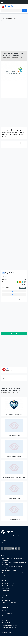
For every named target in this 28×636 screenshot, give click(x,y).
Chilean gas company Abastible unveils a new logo (13, 572)
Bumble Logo (5, 597)
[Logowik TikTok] (16, 548)
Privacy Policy (5, 542)
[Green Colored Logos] (18, 282)
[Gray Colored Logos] (25, 282)
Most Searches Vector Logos (8, 630)
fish (11, 143)
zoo (8, 143)
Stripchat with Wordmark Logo (9, 602)
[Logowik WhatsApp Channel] (19, 548)
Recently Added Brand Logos (9, 622)
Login (17, 1)
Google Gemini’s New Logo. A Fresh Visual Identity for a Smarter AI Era (14, 563)
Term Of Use (5, 545)
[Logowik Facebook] (2, 548)
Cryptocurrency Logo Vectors (9, 627)
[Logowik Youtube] (13, 548)
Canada (24, 279)
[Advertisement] (14, 37)
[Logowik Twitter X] (5, 548)
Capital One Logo (6, 595)
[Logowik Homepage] (7, 6)
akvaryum (17, 143)
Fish (25, 284)
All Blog (3, 575)
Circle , (22, 284)
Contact (4, 540)
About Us (4, 537)
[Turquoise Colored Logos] (22, 282)
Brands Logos (8, 18)
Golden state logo (6, 600)
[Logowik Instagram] (7, 548)
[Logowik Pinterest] (10, 548)
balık (22, 143)
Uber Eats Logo (5, 593)
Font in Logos (5, 620)
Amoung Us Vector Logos (8, 583)
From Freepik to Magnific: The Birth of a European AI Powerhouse (13, 559)
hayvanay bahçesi (7, 145)
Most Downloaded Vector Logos (9, 625)
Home (2, 18)
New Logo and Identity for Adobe (9, 570)
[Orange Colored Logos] (20, 282)
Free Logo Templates (7, 613)
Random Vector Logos (7, 632)
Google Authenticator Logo (8, 585)
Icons (3, 615)
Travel (14, 18)
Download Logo (15, 333)
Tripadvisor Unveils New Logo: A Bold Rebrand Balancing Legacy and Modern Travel (12, 567)
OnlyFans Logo (5, 588)
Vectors (4, 618)
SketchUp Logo (5, 590)
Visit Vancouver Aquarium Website (13, 378)
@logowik (9, 369)
